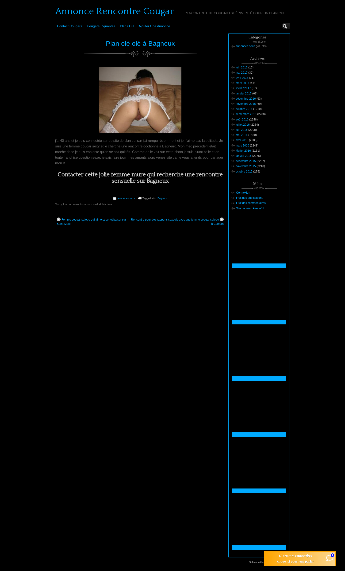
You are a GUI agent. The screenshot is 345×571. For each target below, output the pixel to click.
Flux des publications (249, 197)
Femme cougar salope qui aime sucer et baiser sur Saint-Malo (91, 221)
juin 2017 (242, 67)
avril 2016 (242, 140)
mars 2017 (242, 83)
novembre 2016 (246, 103)
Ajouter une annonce (154, 26)
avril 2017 (242, 77)
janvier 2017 (244, 93)
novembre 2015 (246, 166)
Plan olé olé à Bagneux (140, 43)
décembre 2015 (246, 161)
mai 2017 (242, 72)
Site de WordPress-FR (250, 208)
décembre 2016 (246, 98)
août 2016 (242, 119)
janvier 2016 (244, 156)
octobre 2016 (244, 109)
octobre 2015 (244, 171)
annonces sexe (126, 198)
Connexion (243, 192)
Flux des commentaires (251, 203)
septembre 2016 (246, 114)
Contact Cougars (69, 26)
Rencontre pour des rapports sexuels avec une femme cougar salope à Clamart (177, 221)
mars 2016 (242, 145)
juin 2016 (242, 129)
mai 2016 (242, 135)
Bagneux (162, 198)
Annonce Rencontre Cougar (114, 11)
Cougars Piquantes (101, 26)
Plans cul (127, 26)
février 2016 (243, 150)
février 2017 (243, 88)
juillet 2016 (243, 124)
